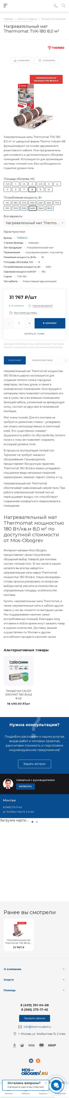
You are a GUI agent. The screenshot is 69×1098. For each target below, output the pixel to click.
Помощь (10, 990)
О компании (12, 969)
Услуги (9, 979)
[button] (32, 822)
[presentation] (65, 360)
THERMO (22, 237)
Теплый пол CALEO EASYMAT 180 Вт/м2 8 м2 (18, 694)
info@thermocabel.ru (37, 1026)
